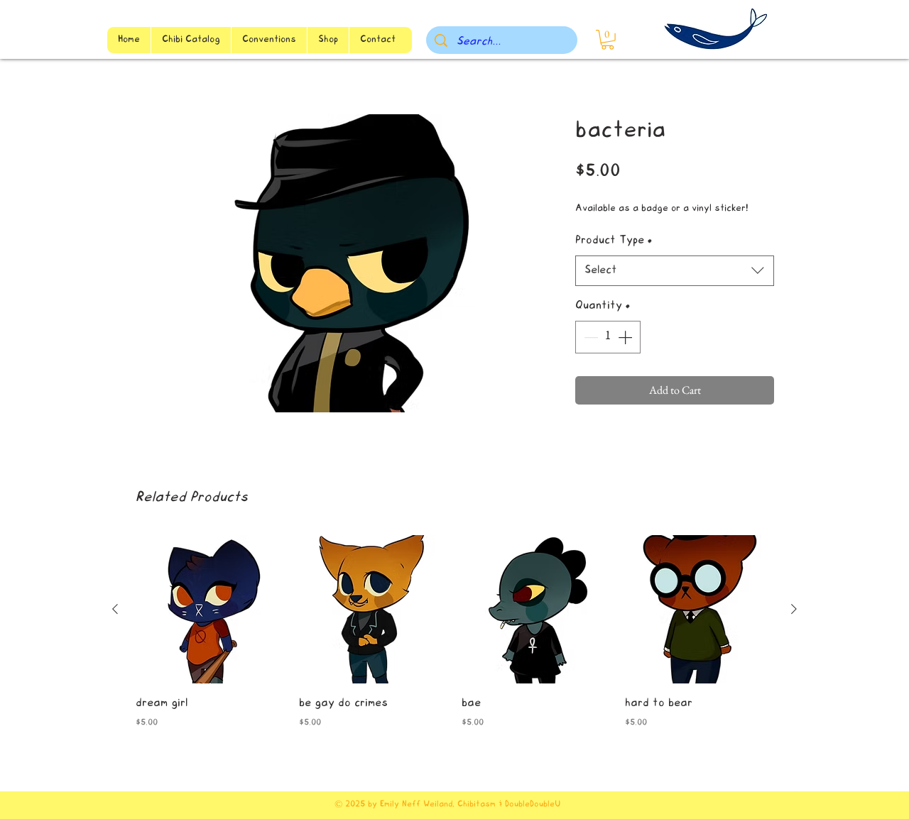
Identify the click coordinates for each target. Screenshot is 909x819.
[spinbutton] (608, 337)
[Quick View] (210, 609)
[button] (607, 40)
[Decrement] (589, 337)
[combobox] (674, 270)
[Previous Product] (115, 608)
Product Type (614, 240)
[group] (454, 642)
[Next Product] (793, 608)
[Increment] (626, 337)
